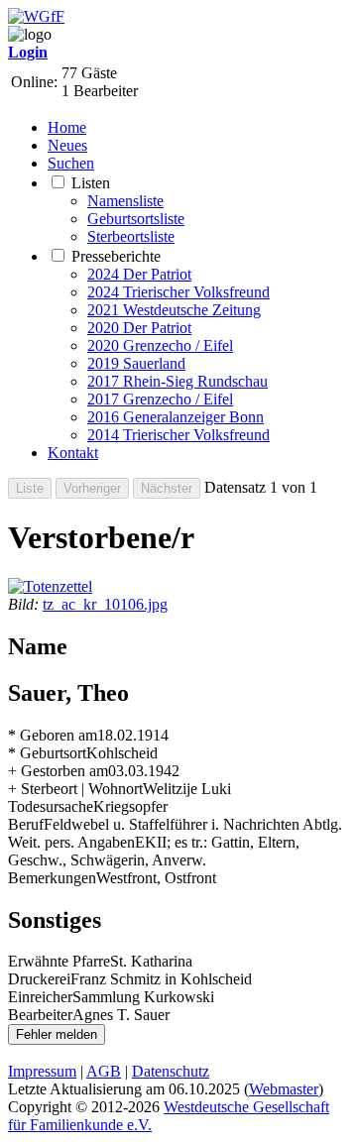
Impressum (42, 1071)
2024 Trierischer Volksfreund (178, 292)
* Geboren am (52, 735)
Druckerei (39, 979)
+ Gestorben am (58, 770)
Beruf (26, 824)
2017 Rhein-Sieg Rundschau (177, 381)
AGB (103, 1071)
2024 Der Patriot (139, 274)
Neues (67, 145)
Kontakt (73, 452)
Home (67, 127)
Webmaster (283, 1089)
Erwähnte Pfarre (59, 961)
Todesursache (50, 806)
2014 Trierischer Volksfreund (178, 434)
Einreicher (40, 996)
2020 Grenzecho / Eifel (160, 345)
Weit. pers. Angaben (71, 842)
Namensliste (125, 200)
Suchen (71, 163)
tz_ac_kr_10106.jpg (105, 604)
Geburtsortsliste (135, 218)
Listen (90, 182)
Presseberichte (116, 256)
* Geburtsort (47, 752)
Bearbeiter (40, 1014)
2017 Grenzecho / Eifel (160, 399)
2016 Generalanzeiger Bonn (175, 416)
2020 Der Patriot (139, 327)
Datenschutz (170, 1071)
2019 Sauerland (136, 363)
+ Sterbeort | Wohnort (75, 788)
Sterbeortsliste (131, 236)
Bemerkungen (52, 877)
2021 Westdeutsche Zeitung (174, 309)
